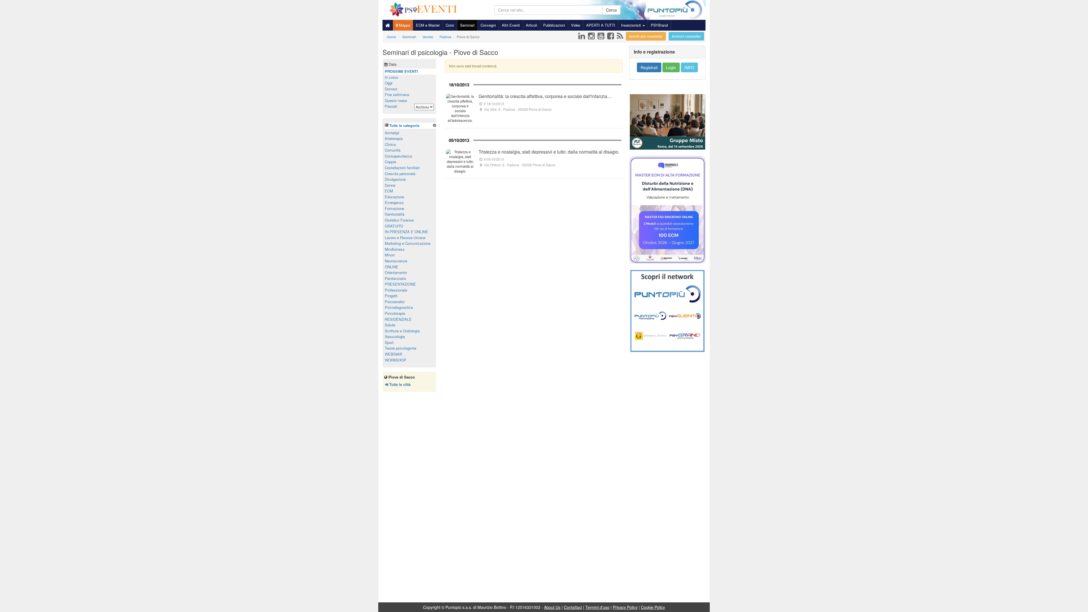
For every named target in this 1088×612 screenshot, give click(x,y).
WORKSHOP (395, 360)
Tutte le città (399, 384)
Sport (389, 342)
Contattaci (573, 607)
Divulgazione (395, 179)
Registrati (649, 67)
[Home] (387, 25)
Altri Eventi (511, 25)
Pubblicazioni (554, 25)
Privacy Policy (625, 607)
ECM (389, 191)
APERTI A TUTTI (600, 25)
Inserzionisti (631, 25)
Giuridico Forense (399, 220)
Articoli (531, 25)
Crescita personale (400, 173)
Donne (390, 185)
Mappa (404, 25)
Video (575, 25)
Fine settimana (397, 94)
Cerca (611, 10)
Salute (390, 325)
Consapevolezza (398, 156)
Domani (391, 89)
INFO (689, 67)
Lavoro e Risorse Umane (405, 237)
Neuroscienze (396, 261)
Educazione (394, 196)
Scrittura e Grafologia (402, 330)
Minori (390, 255)
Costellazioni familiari (402, 167)
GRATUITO (394, 226)
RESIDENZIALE (398, 319)
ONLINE (391, 266)
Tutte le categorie (404, 125)
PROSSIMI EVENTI (401, 71)
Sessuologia (395, 336)
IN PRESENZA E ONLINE (406, 231)
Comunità (392, 150)
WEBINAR (393, 354)
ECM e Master (428, 25)
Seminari (467, 25)
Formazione (394, 208)
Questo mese (396, 100)
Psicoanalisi (395, 301)
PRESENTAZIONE (400, 284)
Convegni (488, 25)
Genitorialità (394, 214)
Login (671, 67)
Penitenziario (395, 278)
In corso (391, 77)
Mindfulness (395, 249)
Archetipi (392, 132)
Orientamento (396, 272)
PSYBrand (659, 25)
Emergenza (394, 202)
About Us (552, 607)
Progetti (391, 295)
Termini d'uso (597, 607)
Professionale (396, 290)
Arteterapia (394, 138)
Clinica (390, 144)
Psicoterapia (395, 313)
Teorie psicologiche (400, 348)
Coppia (390, 161)
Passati (391, 106)
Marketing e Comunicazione (407, 243)
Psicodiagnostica (399, 307)
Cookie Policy (653, 607)
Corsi (450, 25)
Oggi (388, 83)
